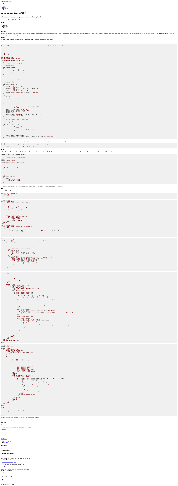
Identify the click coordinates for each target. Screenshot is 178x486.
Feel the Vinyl (4, 466)
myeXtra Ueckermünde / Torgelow (8, 462)
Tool (4, 6)
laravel (16, 19)
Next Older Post (6, 442)
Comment (3, 429)
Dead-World (3, 472)
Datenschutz (6, 9)
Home (4, 3)
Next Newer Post (7, 441)
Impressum (5, 8)
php (20, 19)
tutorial (22, 19)
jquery (10, 447)
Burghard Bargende (5, 456)
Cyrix (10, 1)
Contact (5, 7)
